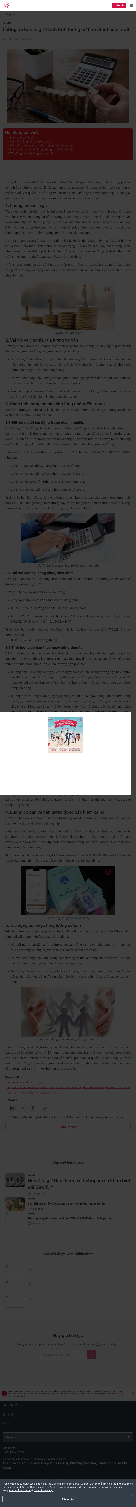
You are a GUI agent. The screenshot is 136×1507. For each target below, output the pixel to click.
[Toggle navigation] (131, 5)
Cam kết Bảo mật (44, 1490)
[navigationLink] (7, 5)
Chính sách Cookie (20, 1490)
